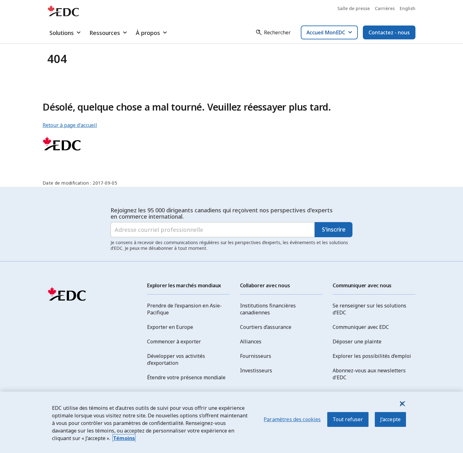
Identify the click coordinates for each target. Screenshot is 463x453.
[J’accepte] (402, 403)
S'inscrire (334, 229)
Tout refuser (348, 419)
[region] (231, 422)
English (407, 8)
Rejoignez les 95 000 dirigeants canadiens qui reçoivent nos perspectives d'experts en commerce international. (222, 213)
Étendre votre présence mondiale (186, 377)
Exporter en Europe (170, 327)
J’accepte (390, 419)
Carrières (385, 8)
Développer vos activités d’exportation (176, 359)
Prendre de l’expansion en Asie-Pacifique (184, 309)
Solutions (61, 33)
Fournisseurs (255, 356)
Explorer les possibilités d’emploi (372, 356)
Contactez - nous (389, 32)
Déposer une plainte (357, 341)
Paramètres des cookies (292, 419)
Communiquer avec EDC (361, 327)
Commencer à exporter (174, 341)
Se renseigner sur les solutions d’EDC (369, 309)
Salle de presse (353, 8)
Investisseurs (256, 370)
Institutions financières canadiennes (268, 309)
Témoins (124, 438)
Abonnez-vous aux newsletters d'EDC (369, 374)
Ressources (104, 33)
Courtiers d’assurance (265, 327)
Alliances (250, 341)
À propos (148, 33)
